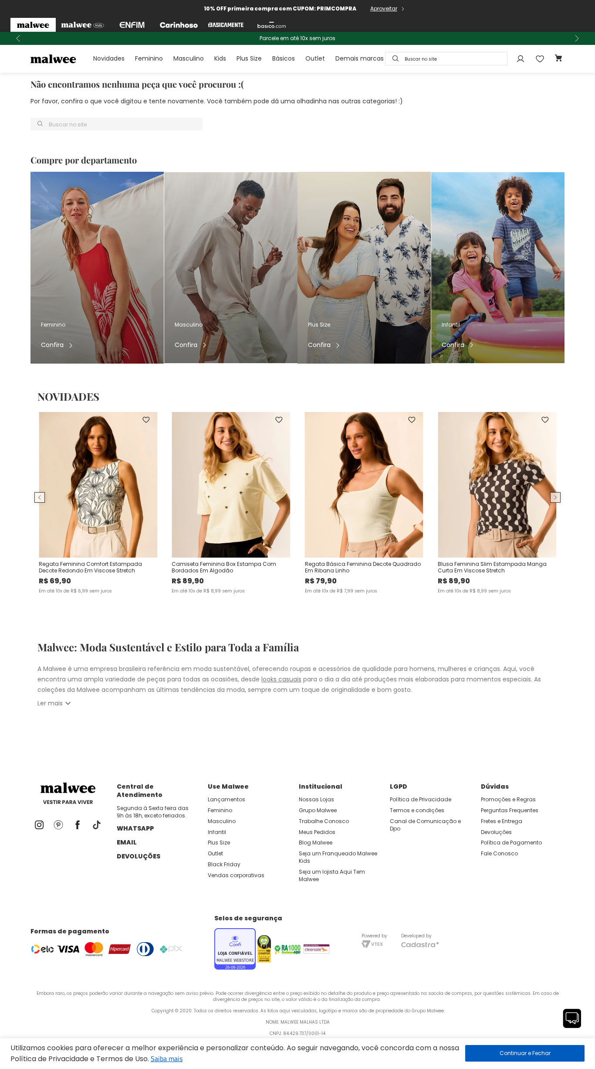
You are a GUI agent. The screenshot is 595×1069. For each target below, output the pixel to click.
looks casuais (281, 679)
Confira (52, 345)
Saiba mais (167, 1058)
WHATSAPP (135, 828)
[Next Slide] (577, 38)
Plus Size (249, 58)
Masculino (188, 58)
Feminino (149, 58)
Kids (220, 58)
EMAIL (127, 842)
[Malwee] (33, 25)
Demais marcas (359, 58)
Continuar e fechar (525, 1053)
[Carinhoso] (179, 25)
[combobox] (446, 58)
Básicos (283, 58)
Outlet (315, 58)
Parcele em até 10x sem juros (297, 38)
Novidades (109, 58)
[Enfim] (132, 25)
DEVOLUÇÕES (138, 856)
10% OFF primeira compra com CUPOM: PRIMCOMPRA (280, 8)
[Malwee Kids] (82, 25)
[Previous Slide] (18, 38)
